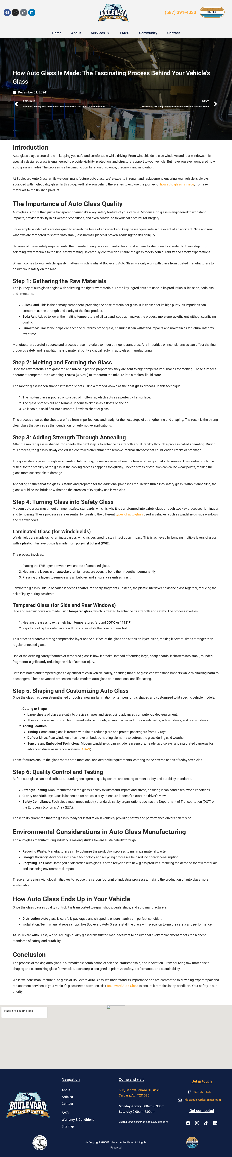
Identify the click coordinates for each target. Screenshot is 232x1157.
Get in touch (201, 1081)
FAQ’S (124, 33)
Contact (173, 33)
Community (148, 33)
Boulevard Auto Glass (122, 986)
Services (98, 33)
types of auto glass (129, 514)
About (76, 33)
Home (56, 33)
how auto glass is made (177, 184)
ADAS (86, 749)
